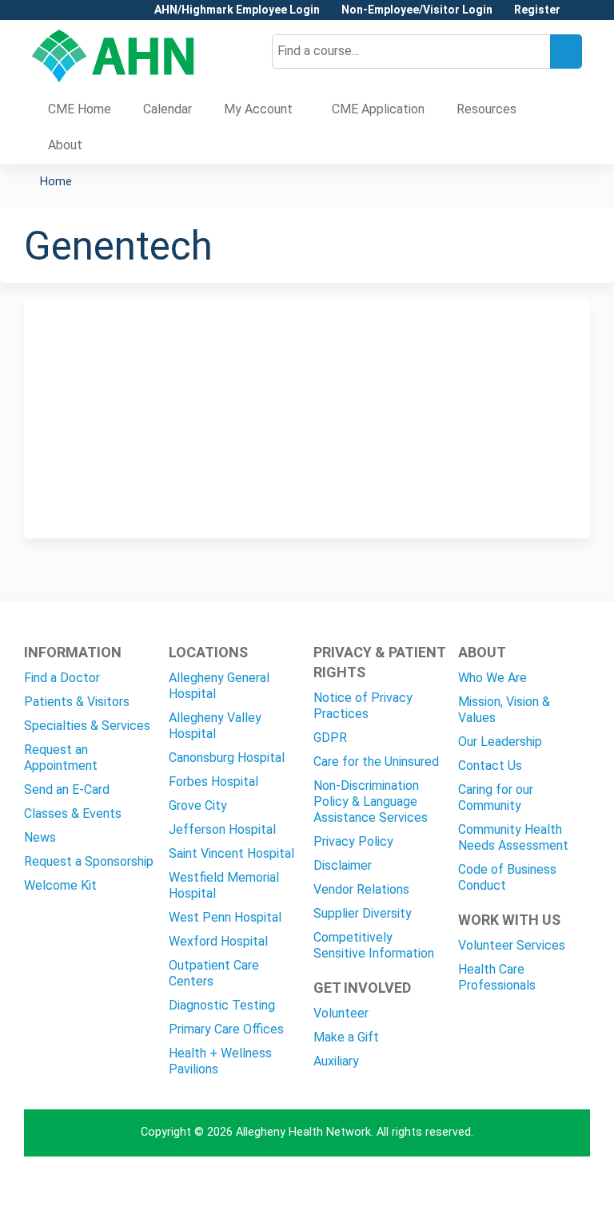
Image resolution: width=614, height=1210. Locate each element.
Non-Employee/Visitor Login (416, 10)
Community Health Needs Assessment (513, 837)
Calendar (167, 109)
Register (537, 10)
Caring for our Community (495, 797)
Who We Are (492, 677)
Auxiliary (336, 1061)
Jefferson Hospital (222, 829)
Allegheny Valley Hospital (215, 725)
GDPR (330, 737)
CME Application (378, 109)
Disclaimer (342, 865)
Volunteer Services (511, 945)
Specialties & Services (87, 725)
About (65, 145)
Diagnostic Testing (222, 1005)
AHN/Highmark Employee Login (237, 10)
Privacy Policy (353, 841)
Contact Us (490, 765)
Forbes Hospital (213, 781)
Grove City (198, 805)
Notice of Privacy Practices (363, 705)
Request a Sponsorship (89, 861)
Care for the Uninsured (376, 761)
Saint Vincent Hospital (231, 853)
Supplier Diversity (362, 913)
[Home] (113, 56)
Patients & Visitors (77, 701)
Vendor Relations (361, 889)
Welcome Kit (60, 885)
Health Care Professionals (497, 977)
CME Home (79, 109)
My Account (258, 109)
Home (56, 181)
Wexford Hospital (218, 941)
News (40, 837)
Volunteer (341, 1013)
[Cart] (577, 15)
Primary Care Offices (226, 1029)
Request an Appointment (61, 757)
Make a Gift (346, 1037)
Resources (486, 109)
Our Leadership (500, 741)
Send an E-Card (67, 789)
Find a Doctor (62, 677)
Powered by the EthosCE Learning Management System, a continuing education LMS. (533, 1184)
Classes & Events (73, 813)
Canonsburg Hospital (227, 757)
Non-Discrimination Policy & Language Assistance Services (370, 801)
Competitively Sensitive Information (373, 945)
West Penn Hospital (225, 917)
